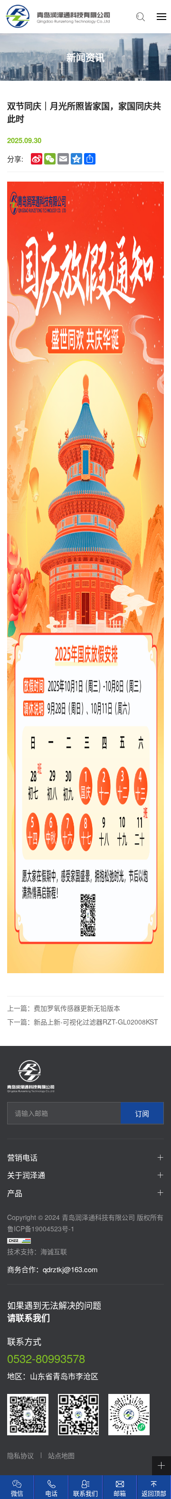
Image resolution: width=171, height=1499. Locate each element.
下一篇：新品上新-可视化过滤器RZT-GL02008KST (82, 1021)
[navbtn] (161, 16)
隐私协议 (20, 1455)
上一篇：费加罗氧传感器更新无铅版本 (63, 1008)
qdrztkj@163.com (70, 1269)
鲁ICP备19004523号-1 (41, 1228)
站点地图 (61, 1455)
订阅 (142, 1113)
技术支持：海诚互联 (37, 1251)
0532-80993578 (46, 1358)
